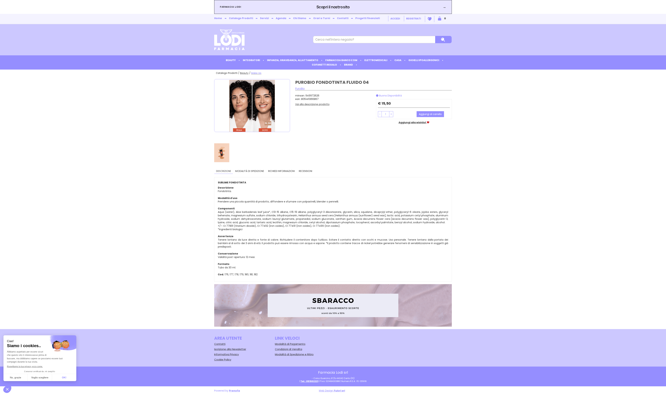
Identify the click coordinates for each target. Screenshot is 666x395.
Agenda (281, 18)
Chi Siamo (299, 18)
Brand (348, 64)
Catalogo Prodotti (241, 18)
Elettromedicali (375, 60)
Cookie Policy (222, 359)
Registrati (413, 18)
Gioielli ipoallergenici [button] (423, 60)
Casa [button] (397, 60)
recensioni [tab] (305, 171)
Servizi (264, 18)
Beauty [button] (231, 60)
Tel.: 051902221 (309, 381)
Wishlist (429, 19)
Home (218, 18)
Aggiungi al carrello (430, 114)
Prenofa (234, 390)
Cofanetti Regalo (324, 64)
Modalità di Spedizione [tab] (249, 171)
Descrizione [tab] (223, 171)
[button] (380, 114)
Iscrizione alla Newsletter (230, 349)
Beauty (244, 73)
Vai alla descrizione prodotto (312, 104)
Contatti (342, 18)
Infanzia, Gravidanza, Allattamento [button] (292, 60)
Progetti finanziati (367, 18)
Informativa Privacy (226, 354)
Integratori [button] (251, 60)
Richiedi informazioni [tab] (281, 171)
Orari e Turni (321, 18)
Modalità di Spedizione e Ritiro (294, 354)
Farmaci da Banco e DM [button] (341, 60)
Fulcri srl (339, 390)
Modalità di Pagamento (290, 344)
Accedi (395, 18)
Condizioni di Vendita (288, 349)
